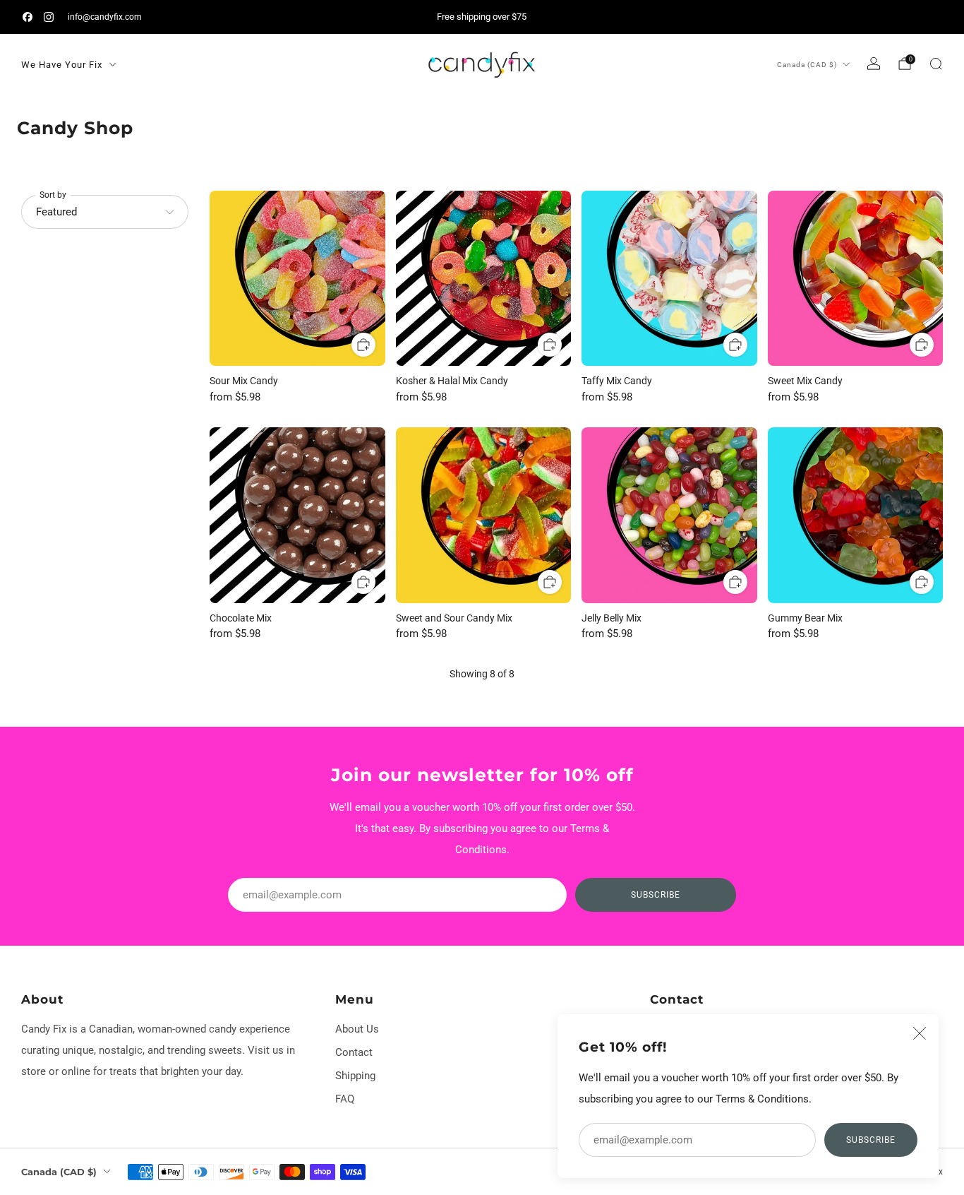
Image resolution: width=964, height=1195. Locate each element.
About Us (357, 1029)
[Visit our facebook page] (27, 17)
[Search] (936, 64)
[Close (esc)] (919, 1033)
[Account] (874, 64)
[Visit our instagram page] (48, 17)
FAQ (344, 1099)
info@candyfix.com (105, 16)
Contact (354, 1052)
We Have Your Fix (61, 64)
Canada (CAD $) (807, 64)
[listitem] (482, 17)
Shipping (355, 1075)
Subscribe (871, 1140)
